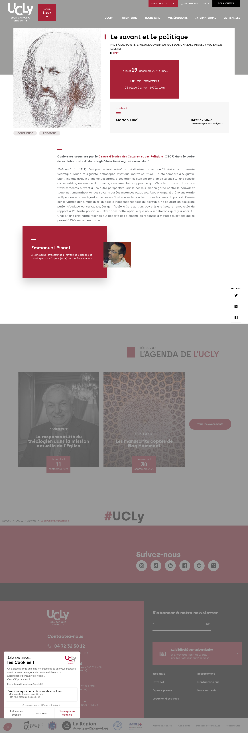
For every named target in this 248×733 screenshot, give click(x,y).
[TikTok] (156, 565)
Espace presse (162, 690)
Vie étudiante (178, 17)
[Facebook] (184, 565)
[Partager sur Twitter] (236, 295)
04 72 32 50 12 (69, 646)
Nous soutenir (226, 3)
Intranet (158, 682)
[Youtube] (199, 565)
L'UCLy (109, 17)
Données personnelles (208, 725)
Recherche (152, 17)
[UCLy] (21, 12)
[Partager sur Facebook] (236, 317)
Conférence (25, 133)
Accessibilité (233, 725)
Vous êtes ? (47, 11)
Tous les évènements (210, 424)
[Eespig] (53, 728)
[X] (213, 565)
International (205, 17)
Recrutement (206, 673)
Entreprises (232, 17)
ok (208, 624)
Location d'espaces (166, 698)
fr (205, 3)
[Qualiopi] (135, 728)
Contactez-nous (208, 682)
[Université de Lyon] (33, 728)
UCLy (116, 53)
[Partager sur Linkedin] (236, 306)
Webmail (159, 673)
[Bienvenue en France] (118, 728)
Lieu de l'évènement (144, 81)
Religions (49, 133)
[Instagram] (141, 565)
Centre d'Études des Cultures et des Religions (131, 156)
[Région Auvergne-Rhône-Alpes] (85, 728)
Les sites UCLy (159, 3)
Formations (129, 17)
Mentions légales (162, 725)
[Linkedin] (170, 565)
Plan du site (184, 725)
